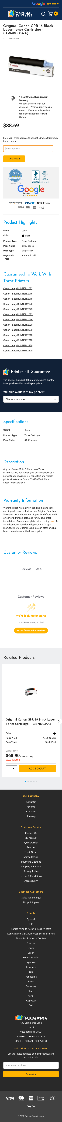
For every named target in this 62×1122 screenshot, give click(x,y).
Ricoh (31, 981)
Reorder (31, 847)
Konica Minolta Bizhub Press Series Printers (31, 933)
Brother (31, 943)
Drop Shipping (31, 902)
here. (52, 521)
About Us (31, 801)
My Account (31, 837)
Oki (31, 971)
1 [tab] (26, 781)
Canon (31, 947)
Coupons (31, 811)
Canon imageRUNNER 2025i (18, 309)
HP (31, 924)
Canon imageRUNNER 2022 (17, 288)
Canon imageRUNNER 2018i (18, 298)
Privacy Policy (31, 871)
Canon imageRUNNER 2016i (18, 319)
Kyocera (31, 962)
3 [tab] (31, 781)
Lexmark (31, 967)
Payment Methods (31, 861)
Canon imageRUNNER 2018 (17, 335)
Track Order (31, 852)
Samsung (31, 986)
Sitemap (31, 816)
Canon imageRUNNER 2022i (18, 314)
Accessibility (31, 880)
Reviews (31, 806)
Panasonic (31, 976)
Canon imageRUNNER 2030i (18, 324)
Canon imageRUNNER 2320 (17, 350)
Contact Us (31, 833)
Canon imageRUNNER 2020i (18, 329)
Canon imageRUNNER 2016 (17, 293)
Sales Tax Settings (31, 897)
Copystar (31, 1000)
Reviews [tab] (26, 569)
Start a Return (31, 856)
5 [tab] (36, 781)
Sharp (31, 991)
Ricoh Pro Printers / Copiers (31, 938)
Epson (31, 952)
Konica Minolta (31, 957)
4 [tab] (34, 781)
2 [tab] (28, 781)
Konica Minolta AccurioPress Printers (31, 928)
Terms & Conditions (31, 876)
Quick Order (31, 842)
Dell (31, 1005)
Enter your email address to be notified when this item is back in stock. (30, 140)
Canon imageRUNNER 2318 (17, 340)
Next (59, 721)
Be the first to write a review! (31, 630)
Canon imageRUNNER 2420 (17, 345)
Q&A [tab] (38, 568)
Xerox (31, 995)
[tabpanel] (31, 66)
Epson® (31, 919)
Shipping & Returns (31, 866)
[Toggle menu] (4, 13)
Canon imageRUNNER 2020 (17, 304)
